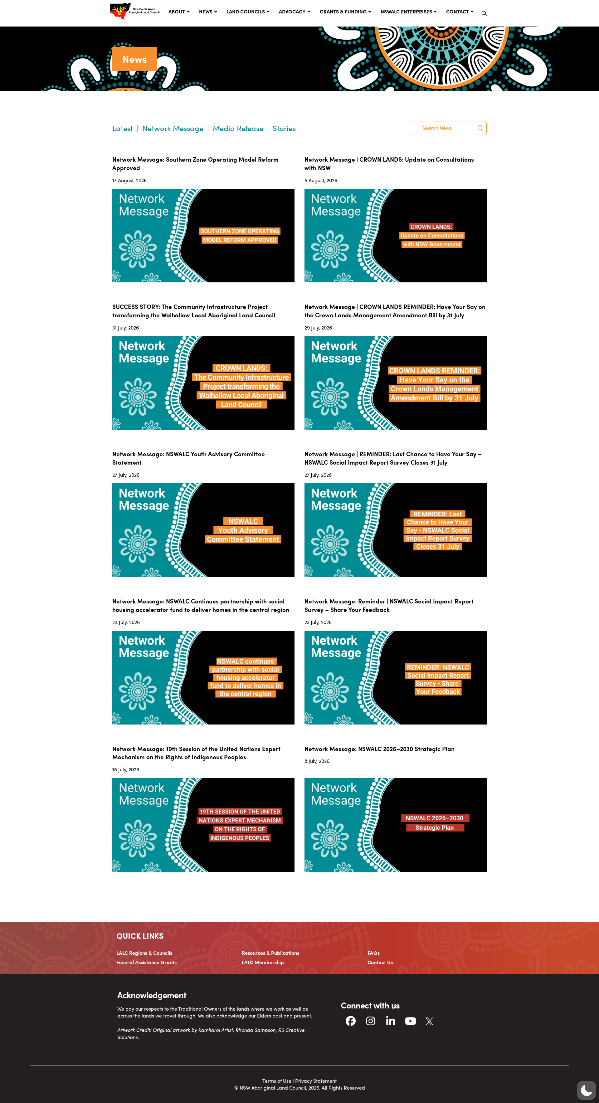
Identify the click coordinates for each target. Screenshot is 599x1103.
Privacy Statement (316, 1080)
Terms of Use (276, 1080)
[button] (484, 13)
